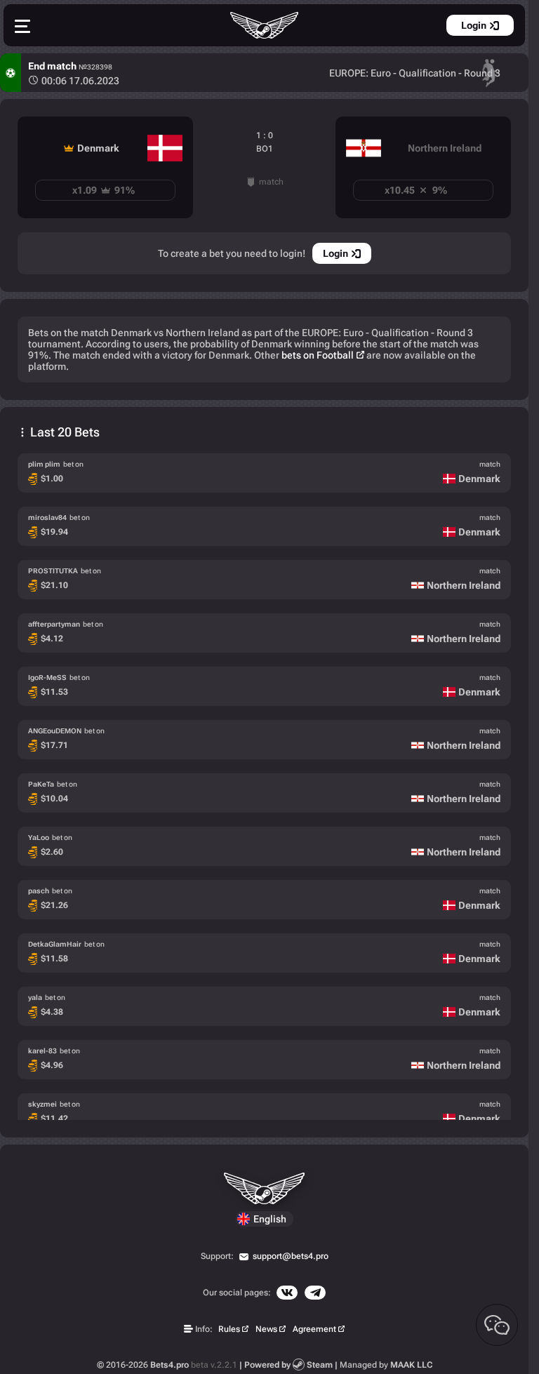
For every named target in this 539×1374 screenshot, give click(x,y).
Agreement (314, 1329)
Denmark (98, 148)
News (266, 1329)
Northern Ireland (444, 148)
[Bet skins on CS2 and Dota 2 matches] (264, 25)
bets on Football (317, 355)
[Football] (10, 72)
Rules (229, 1329)
